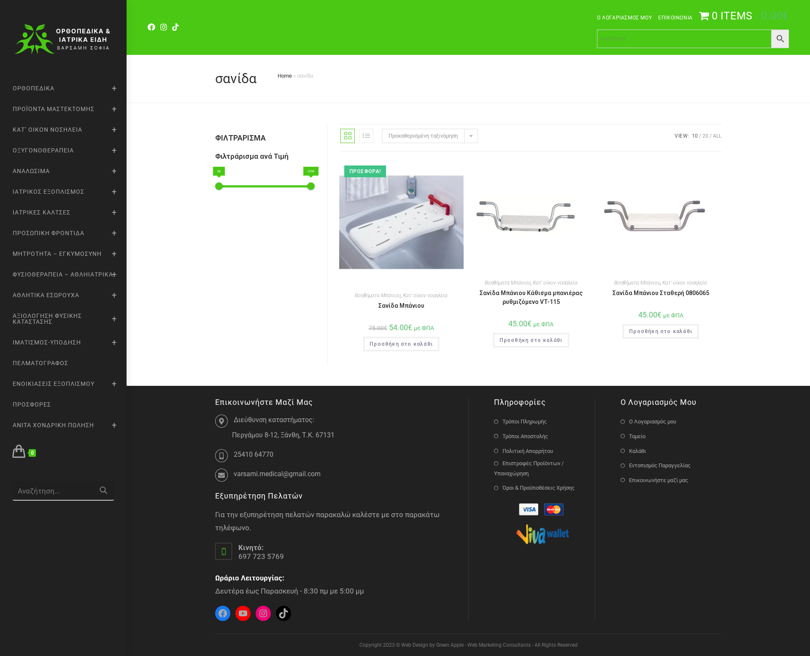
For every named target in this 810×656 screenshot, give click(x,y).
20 (705, 136)
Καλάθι (637, 451)
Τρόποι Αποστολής (525, 436)
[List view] (366, 136)
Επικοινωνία (675, 18)
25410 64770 (253, 454)
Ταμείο (637, 436)
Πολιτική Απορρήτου (527, 451)
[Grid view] (347, 136)
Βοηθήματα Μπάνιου (378, 295)
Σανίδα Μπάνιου (401, 305)
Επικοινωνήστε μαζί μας (658, 480)
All (717, 136)
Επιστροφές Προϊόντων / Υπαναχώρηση (529, 468)
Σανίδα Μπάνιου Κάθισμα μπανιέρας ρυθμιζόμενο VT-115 (531, 297)
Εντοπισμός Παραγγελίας (660, 465)
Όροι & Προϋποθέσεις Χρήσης (538, 488)
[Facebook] (153, 27)
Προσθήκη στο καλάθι (401, 344)
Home (285, 76)
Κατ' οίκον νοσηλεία (425, 295)
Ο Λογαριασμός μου (624, 18)
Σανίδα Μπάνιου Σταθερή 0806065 (661, 293)
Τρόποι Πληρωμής (524, 421)
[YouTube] (243, 613)
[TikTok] (175, 27)
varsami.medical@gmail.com (277, 474)
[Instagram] (164, 27)
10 (695, 136)
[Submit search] (103, 491)
